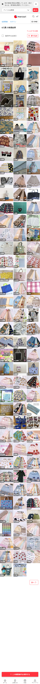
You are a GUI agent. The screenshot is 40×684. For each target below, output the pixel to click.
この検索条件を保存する (21, 674)
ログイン (13, 22)
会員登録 (5, 22)
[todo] (37, 16)
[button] (33, 17)
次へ (32, 582)
